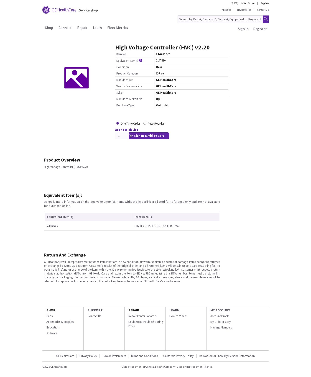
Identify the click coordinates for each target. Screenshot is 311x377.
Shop (49, 27)
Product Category (127, 73)
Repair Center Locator (142, 316)
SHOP (50, 310)
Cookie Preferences (114, 356)
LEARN (174, 310)
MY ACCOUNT (220, 310)
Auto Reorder (156, 124)
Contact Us (263, 9)
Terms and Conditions (144, 356)
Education (52, 327)
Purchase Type (125, 105)
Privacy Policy (88, 356)
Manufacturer (124, 80)
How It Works (244, 9)
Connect (65, 27)
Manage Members (221, 327)
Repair (82, 27)
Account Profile (219, 316)
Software (51, 333)
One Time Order (130, 124)
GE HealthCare (65, 356)
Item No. (121, 54)
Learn (97, 27)
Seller (119, 93)
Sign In (243, 28)
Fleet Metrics (117, 27)
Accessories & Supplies (60, 322)
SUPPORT (95, 310)
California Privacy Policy (178, 356)
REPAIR (133, 310)
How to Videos (178, 316)
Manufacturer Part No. (129, 99)
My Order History (220, 322)
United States (247, 3)
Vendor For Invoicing (129, 86)
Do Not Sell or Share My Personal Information (227, 356)
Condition (122, 67)
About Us (226, 9)
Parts (49, 316)
